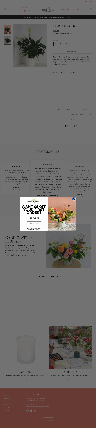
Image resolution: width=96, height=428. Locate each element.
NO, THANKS (34, 224)
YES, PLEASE (34, 218)
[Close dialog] (73, 198)
